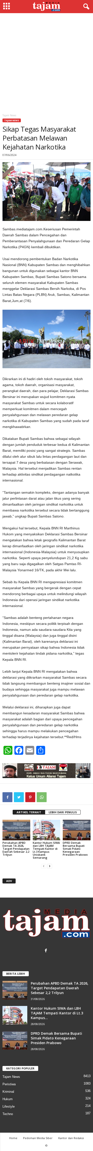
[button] (85, 6)
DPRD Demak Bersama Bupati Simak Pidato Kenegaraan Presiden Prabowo (75, 848)
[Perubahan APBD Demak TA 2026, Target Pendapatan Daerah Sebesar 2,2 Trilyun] (16, 830)
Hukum (7, 1099)
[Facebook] (46, 951)
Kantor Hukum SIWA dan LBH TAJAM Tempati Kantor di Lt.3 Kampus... (57, 1013)
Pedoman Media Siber (38, 1138)
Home (13, 1138)
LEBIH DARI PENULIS (63, 812)
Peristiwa (9, 1084)
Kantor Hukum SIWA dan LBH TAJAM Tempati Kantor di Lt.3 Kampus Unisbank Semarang (46, 850)
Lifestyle (8, 1106)
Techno (7, 1114)
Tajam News (11, 120)
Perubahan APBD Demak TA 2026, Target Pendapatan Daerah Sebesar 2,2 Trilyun (16, 848)
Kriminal (8, 1091)
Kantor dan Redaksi (71, 1138)
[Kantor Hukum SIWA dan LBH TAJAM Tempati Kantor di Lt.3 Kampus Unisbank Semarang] (47, 830)
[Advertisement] (46, 62)
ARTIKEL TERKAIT (29, 812)
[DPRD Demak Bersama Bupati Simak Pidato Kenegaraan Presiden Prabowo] (77, 830)
